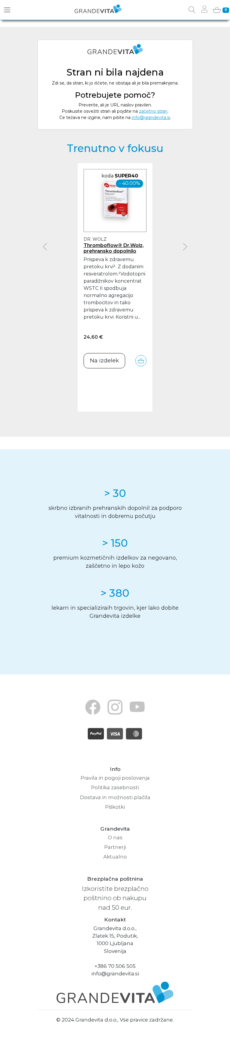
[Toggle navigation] (7, 10)
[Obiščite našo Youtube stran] (137, 707)
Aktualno (115, 857)
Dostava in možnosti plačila (115, 797)
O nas (115, 837)
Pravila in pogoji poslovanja (115, 778)
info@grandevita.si (151, 117)
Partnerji (115, 847)
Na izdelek (104, 360)
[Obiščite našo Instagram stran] (115, 707)
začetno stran (153, 111)
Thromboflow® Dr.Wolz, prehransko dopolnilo (114, 248)
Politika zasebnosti (115, 787)
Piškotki (115, 807)
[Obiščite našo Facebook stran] (92, 707)
